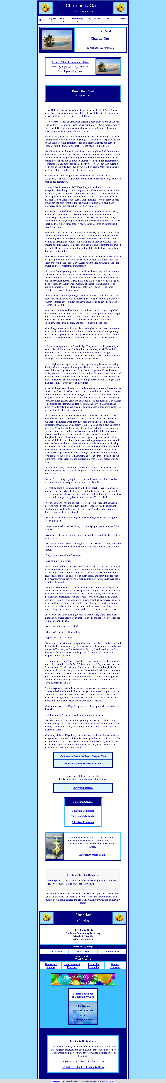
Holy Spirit (54, 880)
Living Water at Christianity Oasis (70, 62)
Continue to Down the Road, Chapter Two (83, 756)
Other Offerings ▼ (77, 19)
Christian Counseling (83, 810)
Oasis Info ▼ (109, 19)
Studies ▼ (63, 19)
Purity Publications (83, 787)
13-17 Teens (83, 951)
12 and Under (54, 951)
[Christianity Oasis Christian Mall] (83, 979)
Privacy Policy (56, 1081)
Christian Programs (83, 822)
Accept (111, 1081)
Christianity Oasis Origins (92, 854)
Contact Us (122, 20)
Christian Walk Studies (83, 816)
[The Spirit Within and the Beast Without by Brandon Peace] (54, 846)
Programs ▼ (52, 19)
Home (41, 20)
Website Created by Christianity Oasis (83, 1067)
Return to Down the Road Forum (83, 763)
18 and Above (111, 951)
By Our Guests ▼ (94, 19)
